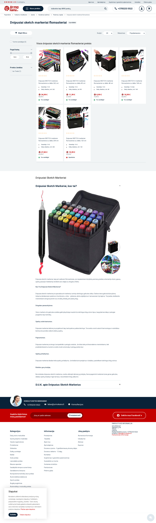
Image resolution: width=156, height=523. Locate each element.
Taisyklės (47, 439)
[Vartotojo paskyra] (141, 8)
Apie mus (91, 2)
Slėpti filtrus (22, 33)
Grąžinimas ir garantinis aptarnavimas (120, 2)
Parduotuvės (48, 467)
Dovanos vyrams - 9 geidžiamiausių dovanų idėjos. (60, 448)
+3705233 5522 (33, 405)
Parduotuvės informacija (120, 435)
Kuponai (80, 445)
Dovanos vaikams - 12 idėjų (53, 451)
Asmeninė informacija (85, 435)
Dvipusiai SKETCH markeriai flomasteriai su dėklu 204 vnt (48, 139)
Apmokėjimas (101, 2)
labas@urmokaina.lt (56, 404)
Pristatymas (48, 435)
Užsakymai (81, 439)
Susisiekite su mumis (51, 461)
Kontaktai (137, 2)
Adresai (80, 442)
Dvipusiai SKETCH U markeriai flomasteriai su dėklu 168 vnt (132, 82)
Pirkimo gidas (148, 2)
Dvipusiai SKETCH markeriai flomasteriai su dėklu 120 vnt (76, 139)
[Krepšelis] (149, 8)
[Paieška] (105, 8)
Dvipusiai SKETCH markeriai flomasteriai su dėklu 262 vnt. (49, 82)
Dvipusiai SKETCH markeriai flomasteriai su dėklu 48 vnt (103, 82)
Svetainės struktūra (50, 464)
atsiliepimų (21, 2)
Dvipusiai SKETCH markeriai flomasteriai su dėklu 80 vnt (75, 82)
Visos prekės (35, 9)
